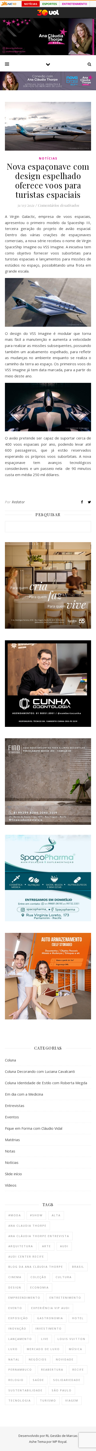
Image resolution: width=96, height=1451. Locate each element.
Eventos (12, 1116)
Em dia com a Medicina (24, 1094)
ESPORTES (49, 3)
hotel (78, 1318)
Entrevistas (14, 1105)
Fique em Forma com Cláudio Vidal (33, 1128)
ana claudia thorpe (27, 1225)
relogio (16, 1380)
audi (64, 1246)
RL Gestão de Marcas (62, 1435)
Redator (18, 502)
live (44, 1339)
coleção (39, 1277)
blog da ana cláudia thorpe (35, 1266)
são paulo (62, 1390)
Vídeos (10, 1185)
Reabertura (52, 1369)
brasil (78, 1266)
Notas (10, 1151)
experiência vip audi (50, 1308)
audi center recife (26, 1256)
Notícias (48, 158)
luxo (13, 1349)
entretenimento (65, 1297)
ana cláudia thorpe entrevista (38, 1236)
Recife (78, 1369)
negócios (38, 1359)
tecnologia (19, 1400)
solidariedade (66, 1380)
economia (39, 1287)
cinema (14, 1277)
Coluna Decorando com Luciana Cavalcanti (40, 1071)
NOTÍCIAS (30, 3)
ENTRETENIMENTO (74, 3)
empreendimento (24, 1297)
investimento (48, 1328)
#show (36, 1215)
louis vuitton (71, 1339)
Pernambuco (20, 1369)
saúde (38, 1380)
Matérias (12, 1139)
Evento (15, 1308)
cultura (64, 1277)
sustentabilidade (25, 1390)
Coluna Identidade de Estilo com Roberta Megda (46, 1082)
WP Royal (59, 1441)
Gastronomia (50, 1318)
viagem (71, 1400)
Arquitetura (20, 1246)
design (14, 1287)
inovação (17, 1328)
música (75, 1349)
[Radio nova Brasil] (48, 88)
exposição (18, 1318)
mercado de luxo (43, 1349)
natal (14, 1359)
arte (46, 1246)
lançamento (20, 1339)
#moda (14, 1215)
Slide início (13, 1173)
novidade (65, 1359)
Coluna (10, 1060)
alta (56, 1215)
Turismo (48, 1400)
